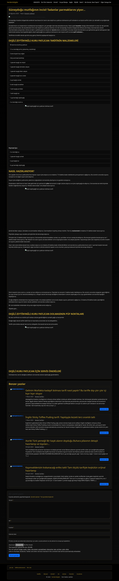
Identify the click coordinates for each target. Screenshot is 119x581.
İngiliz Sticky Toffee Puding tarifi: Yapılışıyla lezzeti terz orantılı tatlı (60, 417)
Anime (64, 574)
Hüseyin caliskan (29, 13)
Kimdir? (56, 2)
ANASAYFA (37, 2)
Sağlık (71, 2)
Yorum (11, 500)
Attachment (12, 545)
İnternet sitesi (12, 534)
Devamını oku (104, 409)
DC (59, 574)
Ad (10, 520)
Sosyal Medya (63, 2)
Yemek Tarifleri (39, 397)
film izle (29, 567)
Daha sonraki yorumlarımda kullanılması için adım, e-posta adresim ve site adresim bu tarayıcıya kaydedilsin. (40, 541)
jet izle (11, 567)
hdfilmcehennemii (20, 567)
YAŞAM (76, 2)
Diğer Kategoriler (106, 2)
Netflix (39, 574)
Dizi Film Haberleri (46, 2)
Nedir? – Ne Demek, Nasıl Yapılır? (89, 2)
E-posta (11, 527)
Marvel (46, 574)
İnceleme (79, 574)
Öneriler (71, 574)
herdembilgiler (12, 2)
